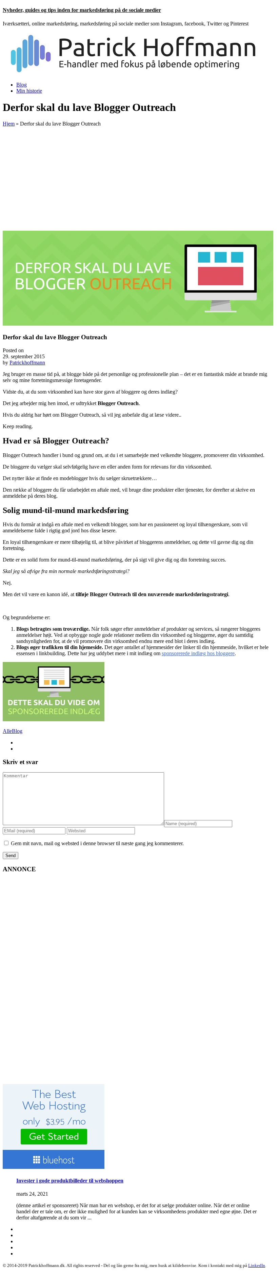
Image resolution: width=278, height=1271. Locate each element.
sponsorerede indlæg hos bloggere (198, 653)
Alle (7, 731)
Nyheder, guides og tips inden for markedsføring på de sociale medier (82, 10)
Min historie (29, 91)
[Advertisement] (139, 179)
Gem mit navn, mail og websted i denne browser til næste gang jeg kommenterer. (97, 843)
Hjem (9, 124)
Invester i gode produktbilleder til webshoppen (69, 1180)
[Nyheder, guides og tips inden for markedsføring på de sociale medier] (138, 73)
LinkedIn (256, 1265)
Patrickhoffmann (27, 362)
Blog (21, 85)
